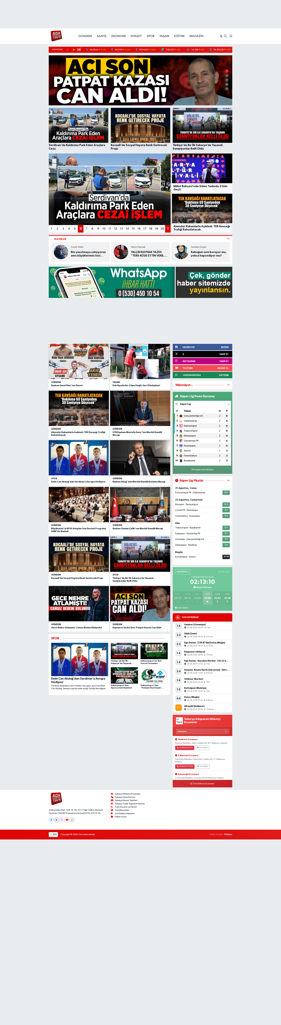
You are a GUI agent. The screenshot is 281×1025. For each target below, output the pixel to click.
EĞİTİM (179, 36)
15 (133, 228)
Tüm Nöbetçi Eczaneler (204, 784)
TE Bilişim (228, 834)
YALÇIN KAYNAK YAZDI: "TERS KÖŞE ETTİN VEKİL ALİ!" (87, 254)
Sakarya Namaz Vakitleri (126, 800)
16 (138, 228)
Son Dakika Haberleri (125, 813)
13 (121, 228)
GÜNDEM (85, 36)
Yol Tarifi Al (203, 748)
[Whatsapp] (72, 819)
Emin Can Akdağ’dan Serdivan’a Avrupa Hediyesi (78, 482)
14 (127, 228)
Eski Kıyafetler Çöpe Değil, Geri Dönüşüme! (136, 385)
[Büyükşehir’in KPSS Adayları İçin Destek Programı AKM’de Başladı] (79, 504)
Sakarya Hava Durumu (125, 797)
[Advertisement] (140, 320)
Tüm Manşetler (122, 810)
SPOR (150, 36)
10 (104, 228)
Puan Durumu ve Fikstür (126, 807)
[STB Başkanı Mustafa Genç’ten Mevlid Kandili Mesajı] (140, 408)
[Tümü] (228, 385)
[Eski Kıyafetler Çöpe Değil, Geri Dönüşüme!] (140, 361)
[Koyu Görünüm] (221, 36)
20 (162, 228)
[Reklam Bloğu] (140, 282)
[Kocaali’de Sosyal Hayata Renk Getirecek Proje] (79, 554)
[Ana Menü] (230, 36)
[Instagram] (61, 819)
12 (115, 228)
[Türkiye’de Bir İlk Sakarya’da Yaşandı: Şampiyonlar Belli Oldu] (140, 554)
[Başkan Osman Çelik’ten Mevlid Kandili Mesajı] (140, 504)
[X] (56, 819)
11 (109, 228)
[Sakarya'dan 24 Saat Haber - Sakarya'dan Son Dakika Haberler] (56, 36)
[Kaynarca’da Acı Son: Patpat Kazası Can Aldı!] (140, 603)
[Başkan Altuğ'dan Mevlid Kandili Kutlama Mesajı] (140, 457)
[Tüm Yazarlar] (228, 239)
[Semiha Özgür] (121, 252)
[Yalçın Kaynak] (61, 252)
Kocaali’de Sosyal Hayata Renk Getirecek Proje (77, 578)
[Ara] (225, 36)
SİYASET (136, 36)
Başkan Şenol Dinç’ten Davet (67, 385)
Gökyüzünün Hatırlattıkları (209, 253)
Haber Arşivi (120, 817)
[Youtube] (67, 819)
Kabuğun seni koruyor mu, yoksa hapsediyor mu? (149, 254)
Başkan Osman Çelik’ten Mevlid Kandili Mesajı (138, 528)
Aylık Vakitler (183, 608)
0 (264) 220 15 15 (186, 748)
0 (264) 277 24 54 (186, 766)
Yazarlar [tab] (60, 239)
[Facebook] (51, 819)
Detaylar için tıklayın (202, 469)
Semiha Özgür (139, 247)
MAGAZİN (196, 36)
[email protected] (76, 813)
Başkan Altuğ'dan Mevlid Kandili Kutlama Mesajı (139, 482)
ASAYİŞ (101, 36)
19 (156, 228)
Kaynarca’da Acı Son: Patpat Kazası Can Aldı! (137, 627)
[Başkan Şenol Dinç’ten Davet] (79, 361)
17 (144, 228)
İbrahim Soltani (199, 249)
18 (150, 228)
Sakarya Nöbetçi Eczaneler (127, 794)
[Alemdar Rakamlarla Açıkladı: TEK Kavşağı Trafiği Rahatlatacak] (79, 408)
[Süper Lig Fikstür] (228, 480)
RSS (55, 834)
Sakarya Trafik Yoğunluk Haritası (130, 804)
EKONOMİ (118, 36)
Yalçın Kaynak (78, 247)
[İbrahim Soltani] (181, 252)
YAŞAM (164, 36)
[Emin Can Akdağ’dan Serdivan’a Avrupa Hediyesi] (79, 457)
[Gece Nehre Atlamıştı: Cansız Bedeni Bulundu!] (79, 603)
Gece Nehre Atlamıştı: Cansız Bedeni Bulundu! (76, 627)
